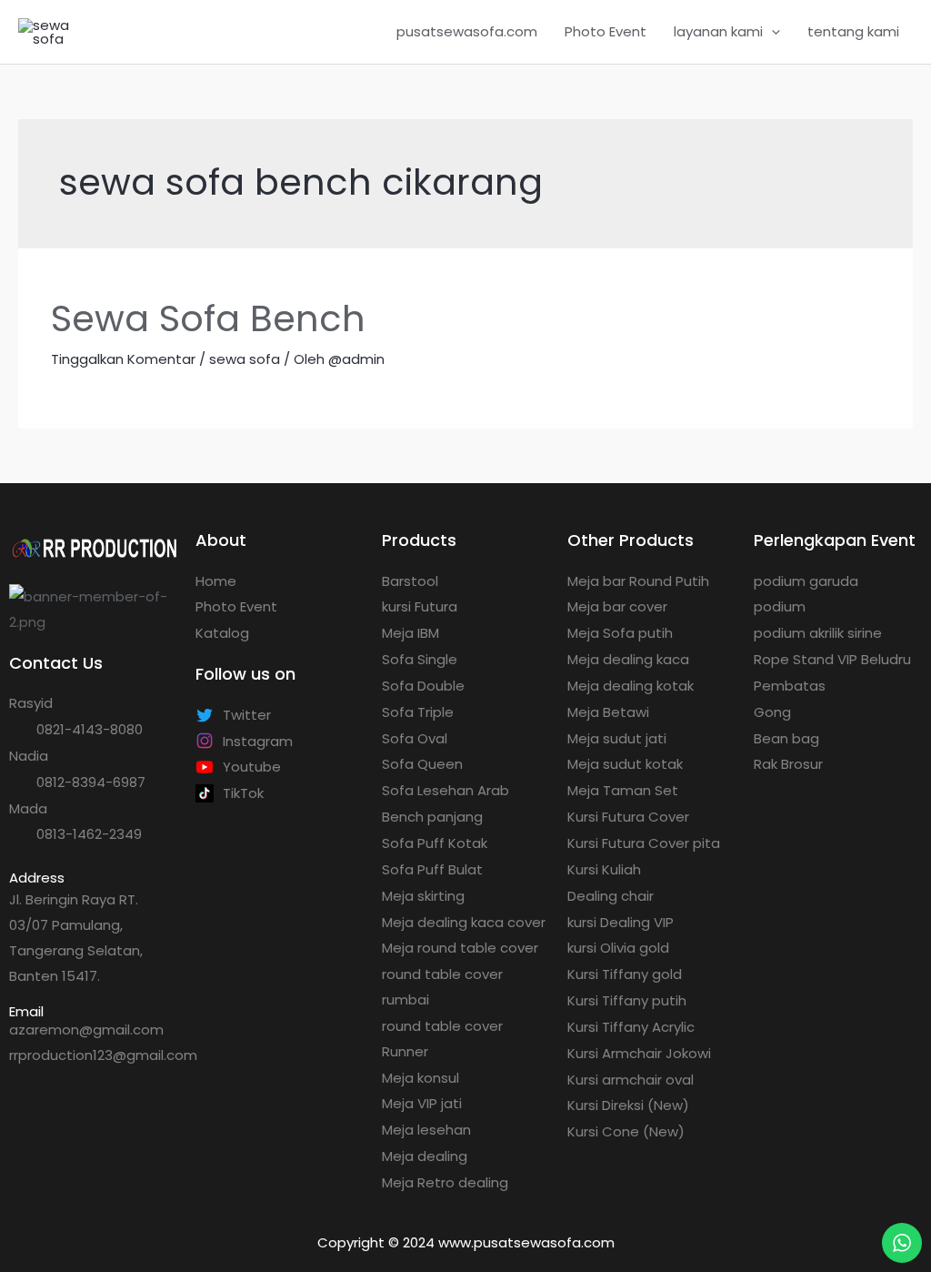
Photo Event (605, 31)
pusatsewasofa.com (466, 31)
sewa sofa (244, 358)
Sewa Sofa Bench (208, 318)
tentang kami (853, 31)
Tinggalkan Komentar (123, 358)
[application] (771, 32)
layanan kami (718, 31)
